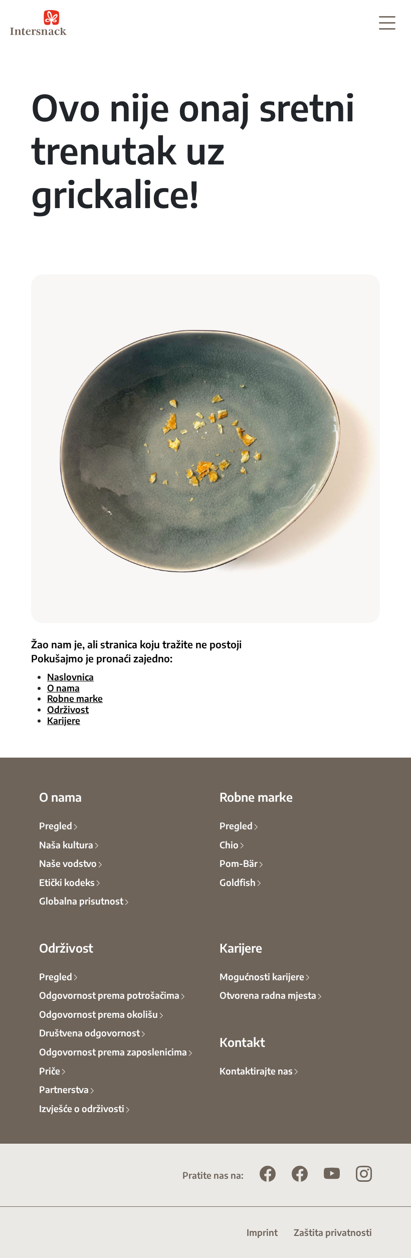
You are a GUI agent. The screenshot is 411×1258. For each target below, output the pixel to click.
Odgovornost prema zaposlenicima (113, 1051)
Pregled (55, 825)
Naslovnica (70, 676)
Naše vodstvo (68, 863)
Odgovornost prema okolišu (98, 1014)
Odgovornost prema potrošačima (109, 995)
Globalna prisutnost (81, 900)
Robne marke (75, 698)
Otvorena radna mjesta (268, 995)
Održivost (68, 709)
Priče (49, 1070)
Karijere (63, 720)
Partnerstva (64, 1089)
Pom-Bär (239, 863)
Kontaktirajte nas (256, 1070)
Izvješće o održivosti (81, 1108)
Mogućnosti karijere (262, 976)
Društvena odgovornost (89, 1032)
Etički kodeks (67, 882)
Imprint (262, 1232)
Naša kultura (66, 844)
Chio (229, 844)
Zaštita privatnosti (333, 1232)
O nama (63, 687)
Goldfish (238, 882)
